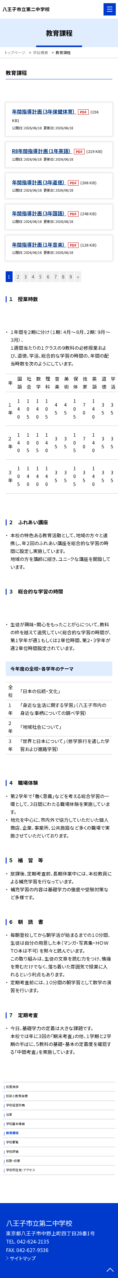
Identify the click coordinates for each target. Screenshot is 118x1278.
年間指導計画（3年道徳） (39, 182)
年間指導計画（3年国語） (39, 213)
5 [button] (40, 276)
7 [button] (55, 276)
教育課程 (12, 1133)
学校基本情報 (15, 1123)
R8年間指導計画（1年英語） (42, 150)
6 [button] (48, 276)
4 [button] (33, 276)
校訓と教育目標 (17, 1096)
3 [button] (25, 276)
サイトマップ (23, 1258)
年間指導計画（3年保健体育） (44, 111)
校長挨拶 (12, 1086)
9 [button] (71, 276)
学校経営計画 (15, 1105)
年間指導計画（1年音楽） (39, 244)
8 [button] (63, 276)
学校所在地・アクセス (20, 1170)
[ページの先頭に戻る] (110, 1270)
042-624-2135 (33, 1241)
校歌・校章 (13, 1160)
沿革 (9, 1114)
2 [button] (18, 276)
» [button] (78, 276)
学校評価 (12, 1151)
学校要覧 (12, 1142)
